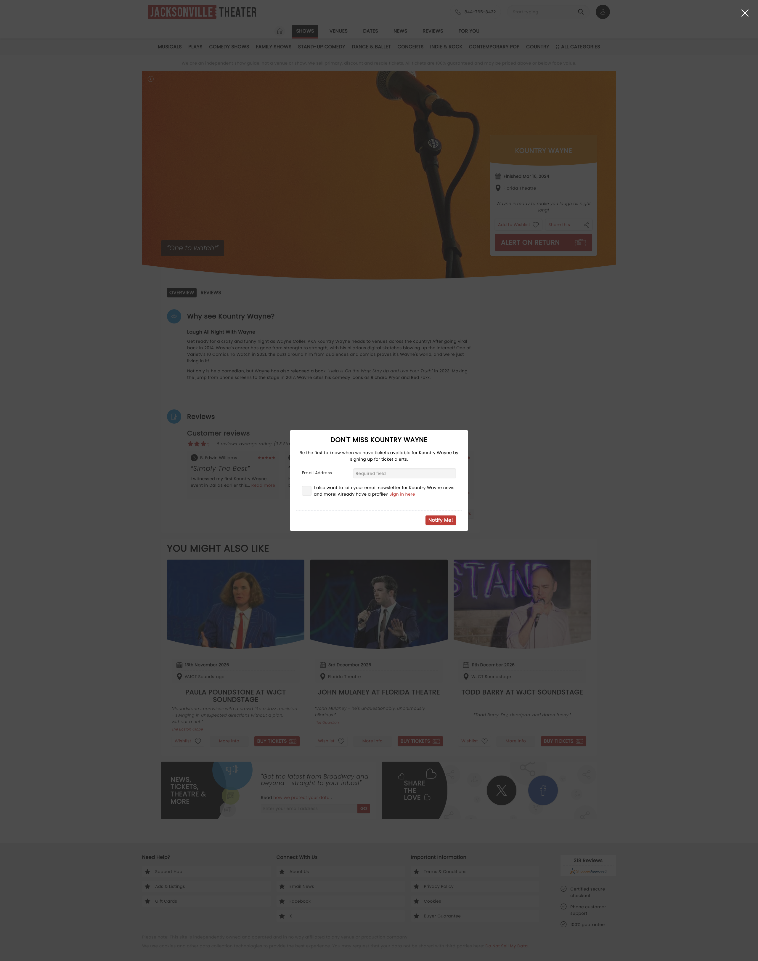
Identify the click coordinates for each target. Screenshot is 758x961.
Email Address (317, 473)
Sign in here (402, 494)
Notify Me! (440, 520)
